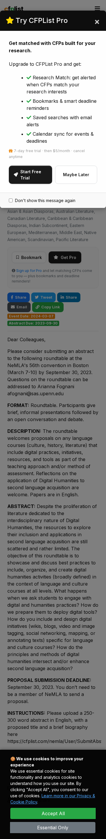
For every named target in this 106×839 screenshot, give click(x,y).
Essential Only (52, 827)
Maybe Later (76, 174)
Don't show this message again (45, 200)
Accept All (53, 813)
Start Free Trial (30, 174)
